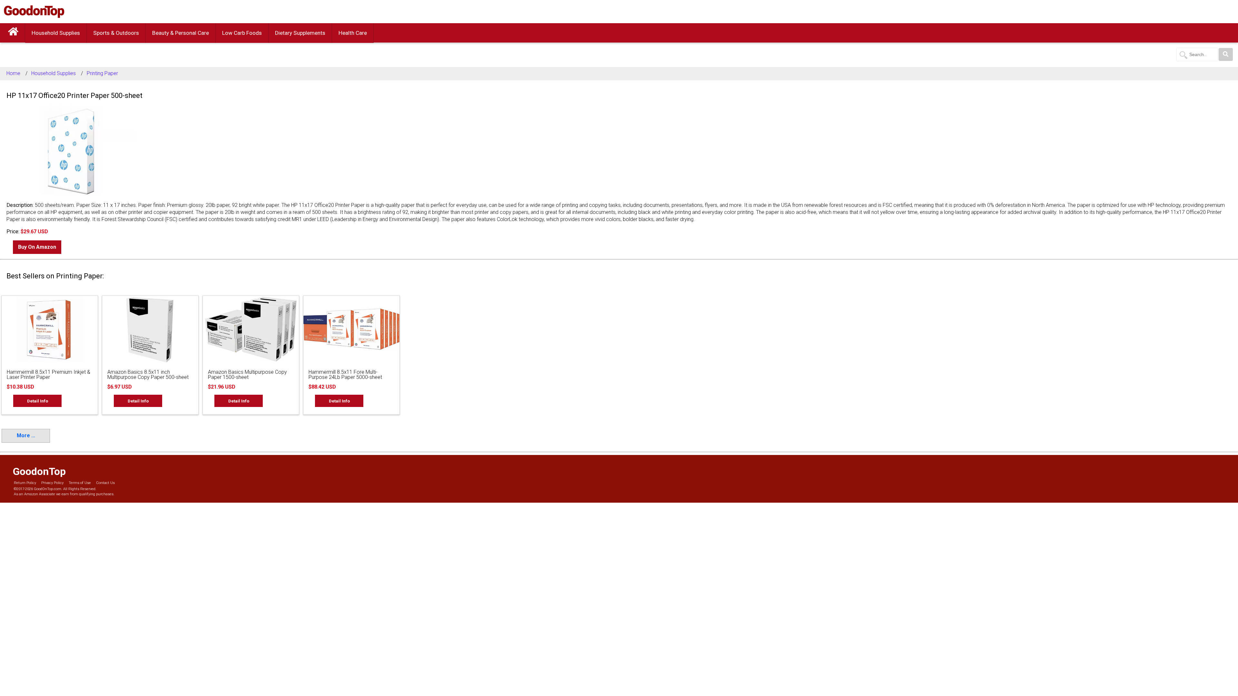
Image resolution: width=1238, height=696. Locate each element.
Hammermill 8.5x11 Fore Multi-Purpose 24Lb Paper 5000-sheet (345, 374)
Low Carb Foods (242, 33)
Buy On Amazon (37, 247)
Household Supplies (56, 33)
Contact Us (105, 483)
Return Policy (25, 483)
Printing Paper (102, 73)
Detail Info (37, 400)
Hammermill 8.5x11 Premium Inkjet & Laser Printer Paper (48, 374)
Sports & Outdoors (116, 33)
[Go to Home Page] (13, 33)
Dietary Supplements (300, 33)
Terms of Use (80, 483)
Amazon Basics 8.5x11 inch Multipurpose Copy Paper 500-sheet (148, 374)
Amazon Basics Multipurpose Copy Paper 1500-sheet (247, 374)
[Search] (1226, 54)
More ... (26, 435)
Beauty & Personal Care (180, 33)
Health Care (353, 33)
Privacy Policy (52, 483)
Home (13, 73)
